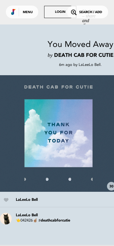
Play (58, 133)
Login (60, 12)
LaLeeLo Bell (90, 64)
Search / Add (90, 12)
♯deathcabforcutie (54, 220)
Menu (28, 12)
